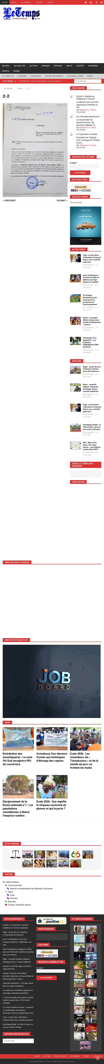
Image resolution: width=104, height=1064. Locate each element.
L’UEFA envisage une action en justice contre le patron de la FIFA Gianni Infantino (18, 1000)
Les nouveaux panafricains (88, 116)
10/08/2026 (89, 327)
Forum (50, 2)
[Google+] (91, 2)
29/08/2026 (89, 394)
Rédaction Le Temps (88, 109)
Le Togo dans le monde (86, 134)
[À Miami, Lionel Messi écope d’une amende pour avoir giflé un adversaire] (79, 1036)
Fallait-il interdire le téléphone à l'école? (85, 97)
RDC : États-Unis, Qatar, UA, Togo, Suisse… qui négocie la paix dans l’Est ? (91, 446)
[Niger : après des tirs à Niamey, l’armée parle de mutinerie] (75, 370)
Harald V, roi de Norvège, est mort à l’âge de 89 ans (17, 967)
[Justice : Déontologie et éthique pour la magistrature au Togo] (15, 854)
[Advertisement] (52, 43)
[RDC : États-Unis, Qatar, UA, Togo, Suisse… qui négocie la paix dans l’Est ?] (75, 446)
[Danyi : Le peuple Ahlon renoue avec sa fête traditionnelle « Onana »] (75, 321)
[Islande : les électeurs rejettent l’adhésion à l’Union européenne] (79, 930)
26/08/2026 (89, 265)
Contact (39, 2)
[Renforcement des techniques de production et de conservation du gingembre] (39, 863)
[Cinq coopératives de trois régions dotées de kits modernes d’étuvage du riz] (27, 863)
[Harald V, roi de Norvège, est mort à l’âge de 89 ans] (91, 947)
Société (80, 65)
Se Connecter (8, 76)
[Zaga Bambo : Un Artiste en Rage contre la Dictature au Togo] (75, 863)
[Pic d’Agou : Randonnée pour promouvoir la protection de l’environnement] (75, 298)
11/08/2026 (89, 307)
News (13, 2)
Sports (5, 71)
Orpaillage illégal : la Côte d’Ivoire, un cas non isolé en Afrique (92, 427)
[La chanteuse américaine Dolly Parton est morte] (91, 983)
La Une (4, 2)
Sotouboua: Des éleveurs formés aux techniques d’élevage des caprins (51, 757)
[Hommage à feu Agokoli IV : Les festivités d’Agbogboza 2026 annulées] (75, 341)
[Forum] (101, 2)
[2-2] (35, 195)
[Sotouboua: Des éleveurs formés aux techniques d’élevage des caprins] (52, 739)
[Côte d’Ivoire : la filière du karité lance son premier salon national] (79, 1027)
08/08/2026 (89, 350)
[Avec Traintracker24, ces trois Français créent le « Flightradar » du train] (79, 939)
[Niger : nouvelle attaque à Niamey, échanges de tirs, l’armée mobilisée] (75, 387)
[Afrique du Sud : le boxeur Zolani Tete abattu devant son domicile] (91, 1010)
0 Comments (90, 266)
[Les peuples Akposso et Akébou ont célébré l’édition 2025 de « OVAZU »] (51, 854)
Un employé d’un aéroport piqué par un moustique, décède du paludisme (18, 992)
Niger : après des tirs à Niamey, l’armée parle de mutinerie (92, 369)
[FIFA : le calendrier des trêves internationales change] (91, 992)
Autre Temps (78, 249)
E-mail (73, 163)
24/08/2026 (89, 452)
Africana (76, 361)
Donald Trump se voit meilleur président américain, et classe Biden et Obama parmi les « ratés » (18, 976)
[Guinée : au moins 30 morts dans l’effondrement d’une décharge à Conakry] (91, 1001)
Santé (69, 65)
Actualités (19, 65)
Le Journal (25, 2)
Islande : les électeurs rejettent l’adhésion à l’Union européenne (15, 926)
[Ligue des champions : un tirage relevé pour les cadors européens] (91, 956)
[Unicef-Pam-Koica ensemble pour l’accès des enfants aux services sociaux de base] (63, 854)
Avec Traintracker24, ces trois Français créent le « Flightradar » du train (17, 942)
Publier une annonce (54, 76)
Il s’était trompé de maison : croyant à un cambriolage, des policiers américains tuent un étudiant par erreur (18, 1010)
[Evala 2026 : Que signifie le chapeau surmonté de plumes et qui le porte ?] (52, 786)
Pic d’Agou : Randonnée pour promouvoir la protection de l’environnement (90, 299)
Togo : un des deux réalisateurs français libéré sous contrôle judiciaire (92, 258)
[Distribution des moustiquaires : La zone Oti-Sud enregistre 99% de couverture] (18, 739)
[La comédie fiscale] (51, 863)
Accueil (6, 65)
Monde (86, 1056)
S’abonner (22, 76)
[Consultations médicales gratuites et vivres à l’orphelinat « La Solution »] (27, 854)
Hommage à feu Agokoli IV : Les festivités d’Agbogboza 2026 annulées (90, 342)
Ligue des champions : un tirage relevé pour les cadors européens (18, 984)
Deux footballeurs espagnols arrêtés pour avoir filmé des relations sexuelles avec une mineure (18, 952)
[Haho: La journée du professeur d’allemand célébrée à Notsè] (63, 863)
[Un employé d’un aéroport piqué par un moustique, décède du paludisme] (79, 965)
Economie (93, 65)
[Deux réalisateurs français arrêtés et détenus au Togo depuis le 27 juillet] (75, 278)
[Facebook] (96, 2)
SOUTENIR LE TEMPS (75, 76)
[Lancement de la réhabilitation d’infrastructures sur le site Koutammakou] (87, 854)
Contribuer (36, 76)
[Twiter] (85, 2)
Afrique (46, 65)
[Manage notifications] (97, 1058)
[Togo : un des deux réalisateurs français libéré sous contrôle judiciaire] (75, 258)
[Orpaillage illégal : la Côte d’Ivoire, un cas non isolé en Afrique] (75, 428)
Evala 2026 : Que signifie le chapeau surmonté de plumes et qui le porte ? (51, 805)
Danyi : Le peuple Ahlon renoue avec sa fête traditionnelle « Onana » (92, 321)
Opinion (58, 65)
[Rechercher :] (87, 80)
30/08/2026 (89, 374)
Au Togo (33, 65)
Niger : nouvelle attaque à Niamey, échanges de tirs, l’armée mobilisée (90, 387)
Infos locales (60, 1056)
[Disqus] (35, 246)
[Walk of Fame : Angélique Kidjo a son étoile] (91, 1027)
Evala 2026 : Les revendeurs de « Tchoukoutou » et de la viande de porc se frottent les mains (84, 760)
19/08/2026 (89, 285)
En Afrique (74, 1056)
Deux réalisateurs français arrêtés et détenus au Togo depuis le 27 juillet (91, 278)
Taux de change (76, 202)
